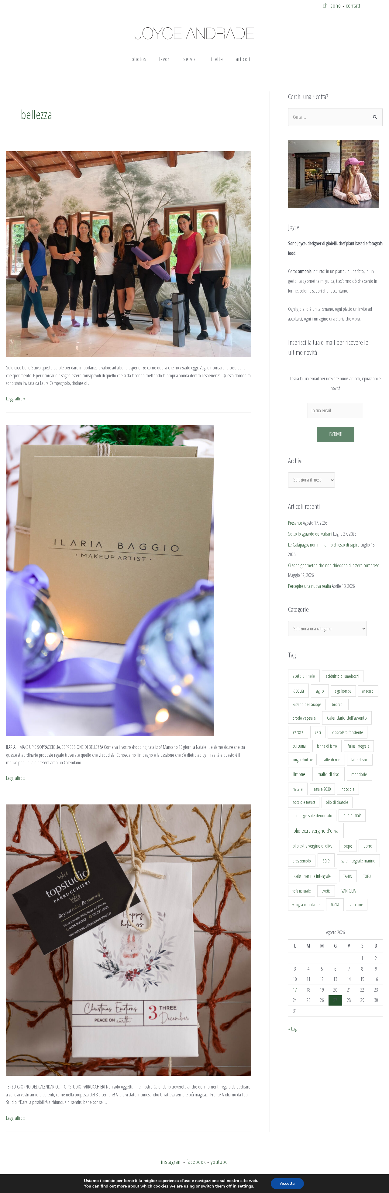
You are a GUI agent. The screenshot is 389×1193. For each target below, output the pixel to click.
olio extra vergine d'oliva (316, 831)
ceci (318, 732)
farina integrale (359, 746)
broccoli (338, 704)
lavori (165, 59)
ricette (216, 59)
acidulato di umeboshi (342, 676)
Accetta (287, 1183)
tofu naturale (301, 891)
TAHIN (347, 876)
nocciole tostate (303, 802)
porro (367, 845)
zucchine (356, 904)
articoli (243, 59)
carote (298, 732)
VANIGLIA (349, 890)
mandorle (359, 774)
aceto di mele (304, 676)
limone (299, 774)
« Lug (292, 1028)
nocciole (348, 789)
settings (245, 1186)
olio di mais (352, 815)
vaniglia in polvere (306, 904)
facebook (196, 1161)
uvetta (326, 891)
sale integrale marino (358, 860)
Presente (295, 522)
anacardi (368, 691)
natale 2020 (322, 789)
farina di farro (327, 746)
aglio (320, 690)
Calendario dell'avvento (347, 717)
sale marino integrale (313, 876)
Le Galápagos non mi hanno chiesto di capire (324, 544)
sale (326, 860)
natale (298, 789)
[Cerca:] (335, 117)
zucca (335, 904)
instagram (171, 1161)
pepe (348, 846)
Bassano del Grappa (307, 704)
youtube (219, 1161)
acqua (298, 690)
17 (295, 989)
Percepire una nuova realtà (309, 586)
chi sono (332, 5)
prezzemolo (301, 861)
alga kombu (343, 691)
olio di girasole (337, 802)
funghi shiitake (302, 760)
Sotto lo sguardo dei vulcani (310, 533)
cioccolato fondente (347, 732)
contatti (354, 5)
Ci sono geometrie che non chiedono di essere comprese (333, 565)
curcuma (299, 745)
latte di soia (359, 760)
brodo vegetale (304, 718)
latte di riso (331, 759)
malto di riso (328, 774)
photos (139, 59)
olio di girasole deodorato (312, 815)
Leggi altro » (15, 398)
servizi (190, 59)
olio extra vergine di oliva (312, 845)
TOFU (367, 876)
